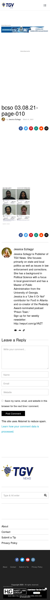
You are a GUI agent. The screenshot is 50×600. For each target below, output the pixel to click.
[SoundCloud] (20, 330)
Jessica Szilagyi (15, 119)
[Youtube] (28, 560)
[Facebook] (21, 128)
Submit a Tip (9, 537)
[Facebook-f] (17, 560)
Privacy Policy (9, 543)
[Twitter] (26, 128)
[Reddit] (41, 128)
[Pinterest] (31, 128)
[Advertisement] (25, 77)
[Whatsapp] (36, 128)
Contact (6, 532)
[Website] (23, 330)
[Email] (46, 128)
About (5, 526)
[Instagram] (33, 560)
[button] (45, 495)
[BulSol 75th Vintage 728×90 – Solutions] (25, 29)
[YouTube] (15, 330)
